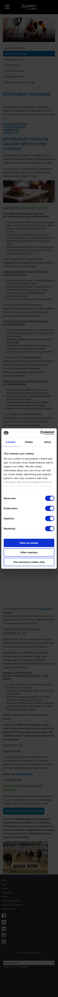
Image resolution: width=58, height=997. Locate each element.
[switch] (49, 508)
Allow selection (29, 552)
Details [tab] (29, 441)
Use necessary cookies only (29, 561)
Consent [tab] (10, 441)
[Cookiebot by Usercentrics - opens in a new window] (41, 433)
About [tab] (47, 441)
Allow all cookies (29, 542)
